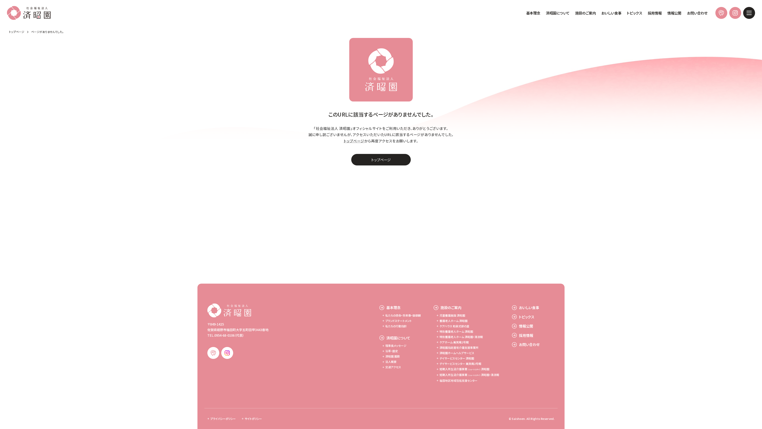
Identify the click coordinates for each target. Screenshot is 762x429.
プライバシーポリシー (223, 419)
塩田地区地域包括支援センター (458, 381)
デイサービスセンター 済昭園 (457, 358)
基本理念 (533, 12)
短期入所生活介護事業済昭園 (464, 369)
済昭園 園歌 (392, 356)
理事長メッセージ (395, 346)
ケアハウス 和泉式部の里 (454, 326)
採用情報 (655, 12)
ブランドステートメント (398, 321)
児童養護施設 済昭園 (452, 315)
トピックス (634, 12)
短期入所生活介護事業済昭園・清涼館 (469, 375)
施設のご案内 (585, 12)
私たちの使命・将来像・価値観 (403, 315)
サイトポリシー (253, 419)
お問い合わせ (697, 12)
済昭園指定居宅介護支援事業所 (459, 348)
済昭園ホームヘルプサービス (457, 353)
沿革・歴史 (391, 351)
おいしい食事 (611, 12)
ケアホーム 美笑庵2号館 (454, 342)
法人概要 (390, 362)
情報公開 (674, 12)
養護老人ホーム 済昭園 (454, 321)
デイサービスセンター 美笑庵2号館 (460, 364)
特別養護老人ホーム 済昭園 (456, 331)
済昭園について (558, 12)
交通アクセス (393, 367)
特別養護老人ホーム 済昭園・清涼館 (461, 337)
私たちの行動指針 (396, 326)
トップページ (354, 140)
